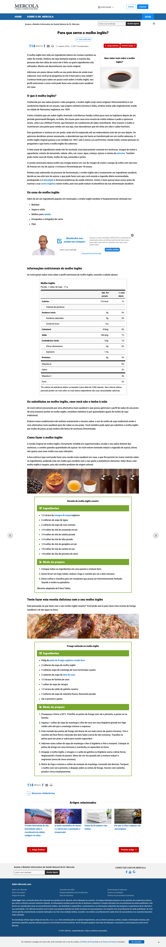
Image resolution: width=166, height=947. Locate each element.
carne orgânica (48, 183)
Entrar (131, 6)
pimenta (121, 153)
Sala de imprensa (66, 895)
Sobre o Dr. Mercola (40, 16)
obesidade (48, 180)
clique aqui (53, 920)
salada (47, 214)
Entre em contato (18, 893)
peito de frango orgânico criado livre (67, 660)
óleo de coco (69, 674)
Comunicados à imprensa (117, 890)
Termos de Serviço (110, 942)
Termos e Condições (115, 893)
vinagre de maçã (62, 515)
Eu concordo (136, 942)
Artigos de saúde (18, 895)
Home (18, 16)
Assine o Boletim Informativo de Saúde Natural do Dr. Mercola (52, 24)
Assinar (142, 6)
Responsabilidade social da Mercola (74, 893)
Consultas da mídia (67, 890)
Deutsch (102, 12)
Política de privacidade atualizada (120, 895)
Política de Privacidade (90, 942)
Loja (148, 16)
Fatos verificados (85, 39)
